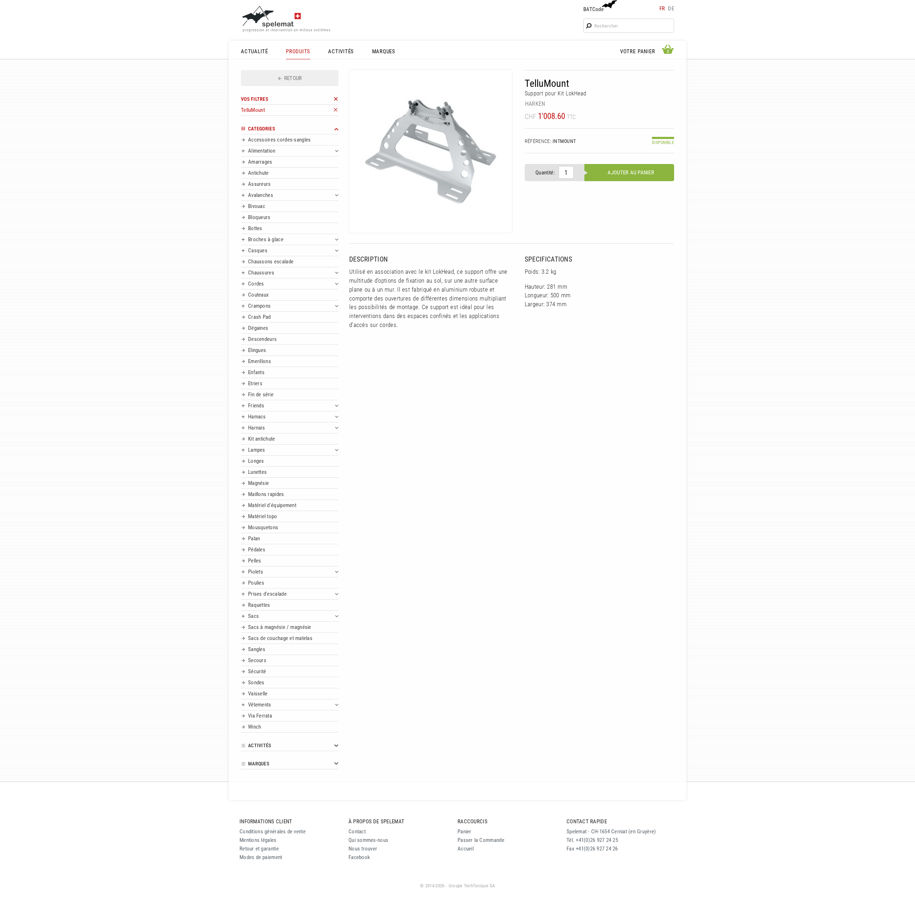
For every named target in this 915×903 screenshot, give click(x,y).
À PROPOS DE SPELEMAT (376, 821)
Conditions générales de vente (272, 831)
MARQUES (383, 51)
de (671, 8)
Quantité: (545, 172)
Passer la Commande (481, 840)
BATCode (593, 9)
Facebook (359, 857)
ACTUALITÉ (254, 51)
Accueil (466, 848)
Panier (464, 831)
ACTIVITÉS (341, 51)
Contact (357, 831)
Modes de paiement (260, 857)
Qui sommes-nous (368, 840)
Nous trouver (362, 848)
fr (662, 8)
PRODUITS (298, 51)
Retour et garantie (259, 848)
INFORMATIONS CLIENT (265, 821)
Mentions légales (258, 840)
